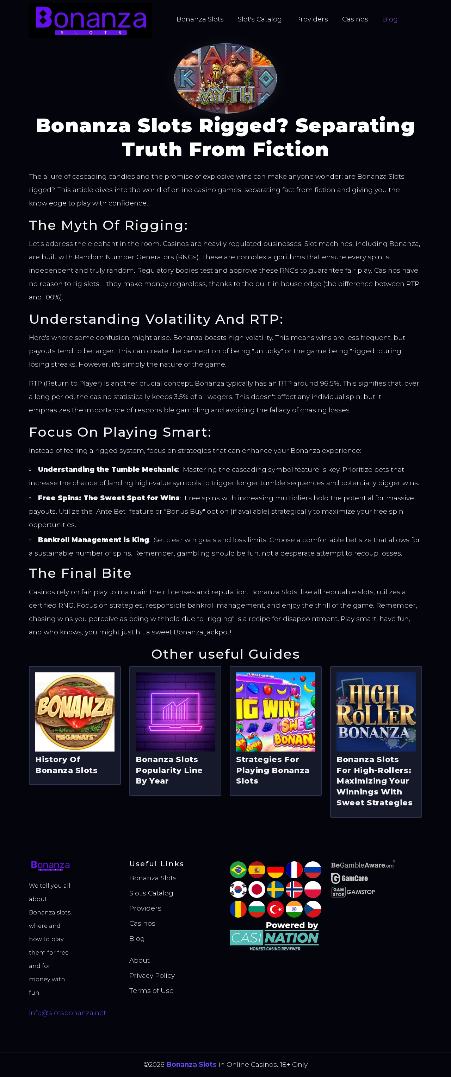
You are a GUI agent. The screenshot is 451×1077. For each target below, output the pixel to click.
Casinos (355, 19)
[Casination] (276, 935)
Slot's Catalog (260, 19)
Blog (390, 19)
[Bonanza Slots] (90, 20)
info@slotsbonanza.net (67, 1013)
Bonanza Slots (200, 19)
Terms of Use (151, 991)
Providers (312, 19)
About (139, 960)
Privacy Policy (152, 975)
